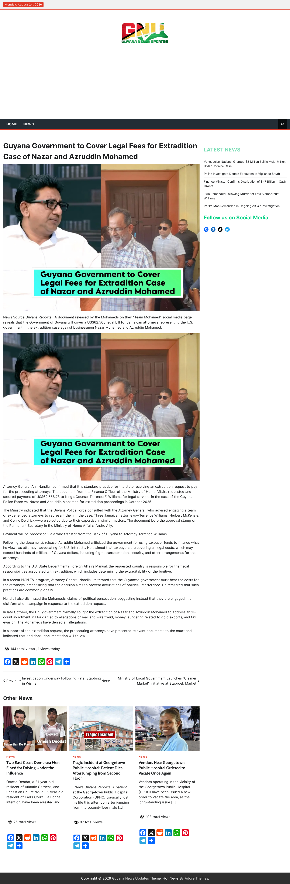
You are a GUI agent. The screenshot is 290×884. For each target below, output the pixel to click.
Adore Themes (196, 878)
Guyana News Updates (130, 878)
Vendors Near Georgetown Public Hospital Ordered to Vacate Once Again (162, 768)
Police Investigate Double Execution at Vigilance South (242, 174)
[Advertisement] (145, 87)
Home (11, 124)
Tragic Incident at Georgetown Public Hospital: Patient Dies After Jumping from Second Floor (99, 770)
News (28, 124)
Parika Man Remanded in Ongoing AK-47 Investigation (242, 206)
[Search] (282, 124)
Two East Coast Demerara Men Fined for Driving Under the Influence (33, 768)
